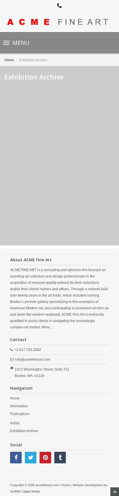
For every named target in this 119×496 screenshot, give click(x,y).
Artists (15, 423)
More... (47, 327)
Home (9, 60)
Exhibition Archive (24, 431)
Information (19, 406)
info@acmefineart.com (32, 360)
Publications (19, 414)
